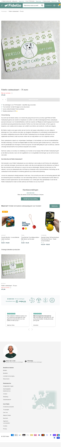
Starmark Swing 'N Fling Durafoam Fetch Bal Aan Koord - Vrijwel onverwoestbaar (50, 239)
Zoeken (42, 5)
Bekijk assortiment (2, 5)
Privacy (5, 428)
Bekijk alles (55, 206)
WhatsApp (30, 360)
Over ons (5, 412)
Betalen (5, 370)
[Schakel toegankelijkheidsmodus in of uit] (59, 1)
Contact (5, 393)
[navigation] (60, 221)
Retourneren (6, 378)
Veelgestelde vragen (8, 386)
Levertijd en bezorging (8, 376)
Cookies (5, 426)
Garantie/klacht (7, 399)
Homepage (4, 11)
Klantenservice (7, 383)
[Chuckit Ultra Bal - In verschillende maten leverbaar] (10, 221)
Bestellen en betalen (8, 367)
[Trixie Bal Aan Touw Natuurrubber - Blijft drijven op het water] (30, 221)
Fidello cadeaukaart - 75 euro (9, 285)
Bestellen (5, 373)
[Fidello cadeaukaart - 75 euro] (13, 266)
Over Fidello (6, 404)
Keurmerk (5, 418)
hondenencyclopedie (8, 406)
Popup (12, 93)
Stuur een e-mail (10, 360)
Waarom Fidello (7, 415)
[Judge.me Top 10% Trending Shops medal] (52, 300)
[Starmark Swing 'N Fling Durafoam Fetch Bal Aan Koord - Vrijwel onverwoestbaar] (50, 221)
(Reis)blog (5, 396)
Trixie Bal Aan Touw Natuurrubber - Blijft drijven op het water (30, 238)
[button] (5, 98)
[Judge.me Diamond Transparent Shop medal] (32, 300)
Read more (21, 1)
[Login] (54, 5)
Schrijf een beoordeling (31, 199)
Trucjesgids (6, 409)
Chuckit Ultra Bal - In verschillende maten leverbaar (10, 238)
